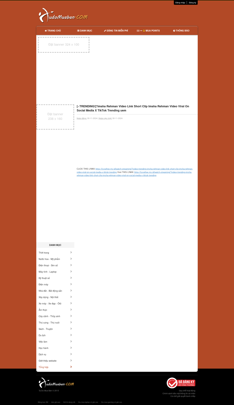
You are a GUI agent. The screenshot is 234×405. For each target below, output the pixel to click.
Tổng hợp (43, 367)
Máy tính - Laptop (48, 271)
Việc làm (43, 341)
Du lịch (42, 335)
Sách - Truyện (46, 328)
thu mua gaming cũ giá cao (111, 402)
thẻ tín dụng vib (69, 402)
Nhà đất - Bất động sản (50, 290)
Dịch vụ (42, 354)
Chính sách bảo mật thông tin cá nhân (179, 393)
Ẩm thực (43, 309)
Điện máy (43, 284)
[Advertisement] (151, 15)
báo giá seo (55, 402)
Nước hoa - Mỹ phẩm (49, 259)
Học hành (43, 348)
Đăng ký (192, 2)
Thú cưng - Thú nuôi (49, 322)
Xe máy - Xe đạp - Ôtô (50, 303)
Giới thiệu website (48, 360)
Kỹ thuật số (44, 278)
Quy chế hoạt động (187, 390)
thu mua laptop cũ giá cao (88, 402)
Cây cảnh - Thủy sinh (49, 316)
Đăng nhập (180, 2)
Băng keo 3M (43, 402)
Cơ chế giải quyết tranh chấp (182, 396)
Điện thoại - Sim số (48, 265)
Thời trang (44, 252)
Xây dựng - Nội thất (48, 297)
